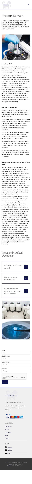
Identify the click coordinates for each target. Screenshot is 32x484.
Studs (6, 435)
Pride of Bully (8, 426)
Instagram (9, 447)
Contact (7, 438)
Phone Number (6, 362)
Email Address (6, 356)
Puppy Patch (8, 432)
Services (7, 429)
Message (4, 368)
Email (8, 453)
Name (3, 350)
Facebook (9, 450)
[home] (6, 5)
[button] (28, 4)
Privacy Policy (21, 465)
